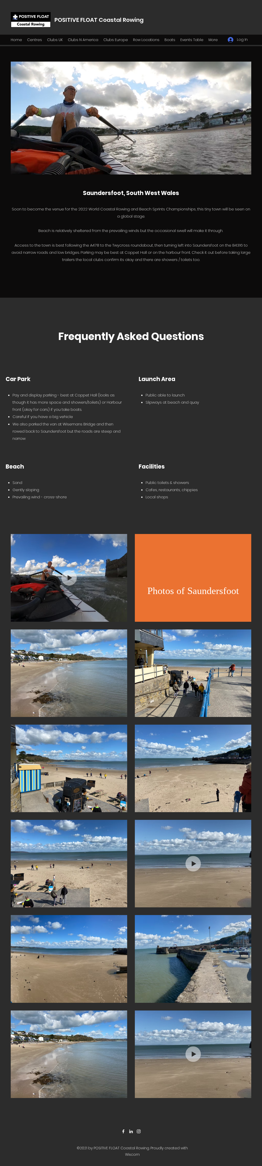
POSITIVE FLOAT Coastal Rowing (99, 20)
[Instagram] (138, 1131)
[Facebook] (123, 1131)
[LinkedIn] (131, 1131)
